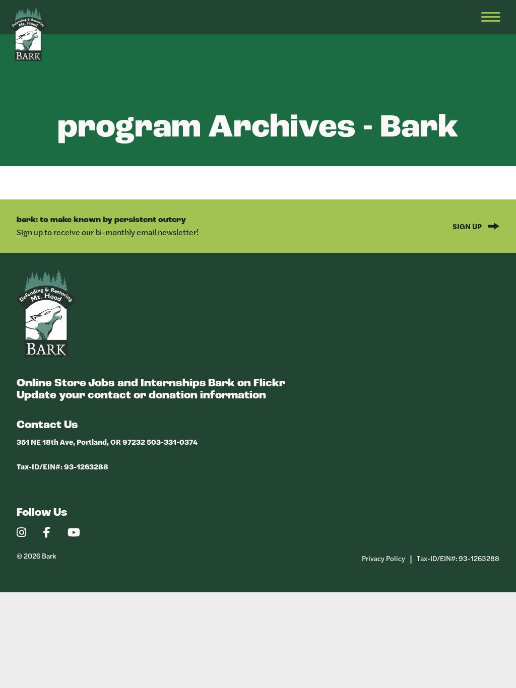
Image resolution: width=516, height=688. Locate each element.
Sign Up (468, 226)
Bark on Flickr (246, 383)
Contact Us (47, 425)
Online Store (51, 383)
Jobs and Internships (147, 383)
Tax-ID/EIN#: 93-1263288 (62, 466)
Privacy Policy (383, 558)
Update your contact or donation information (141, 395)
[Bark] (46, 354)
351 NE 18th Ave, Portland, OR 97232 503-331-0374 (107, 441)
